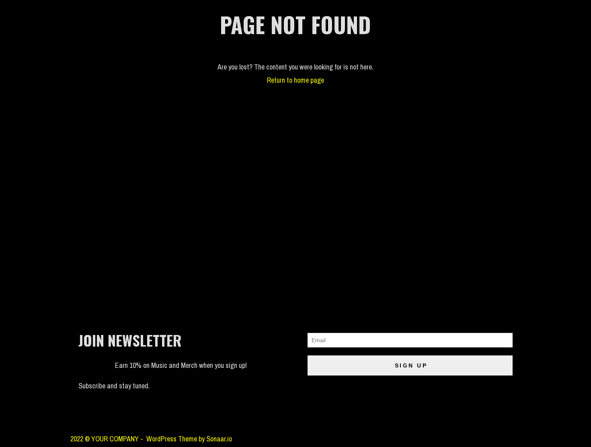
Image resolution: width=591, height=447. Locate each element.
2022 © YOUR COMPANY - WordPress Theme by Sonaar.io (151, 439)
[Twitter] (167, 416)
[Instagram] (102, 416)
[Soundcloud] (80, 416)
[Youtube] (145, 416)
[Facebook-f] (124, 416)
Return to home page (295, 80)
